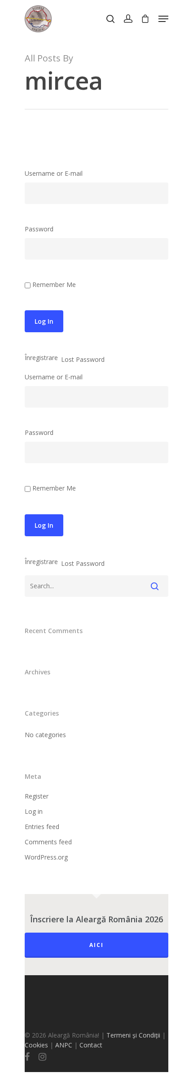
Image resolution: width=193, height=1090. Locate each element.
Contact (90, 1045)
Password (39, 229)
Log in (34, 811)
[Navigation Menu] (163, 18)
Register (36, 796)
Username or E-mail (54, 173)
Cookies (36, 1045)
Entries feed (42, 826)
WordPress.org (46, 857)
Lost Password (83, 359)
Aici (96, 945)
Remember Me (54, 284)
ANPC (64, 1045)
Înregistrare (41, 358)
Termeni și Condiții (133, 1035)
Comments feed (48, 842)
